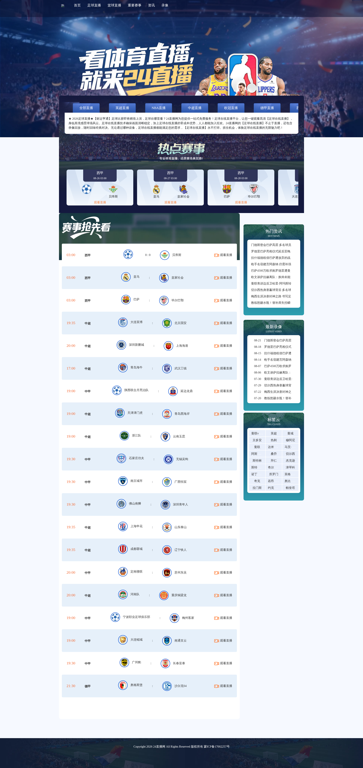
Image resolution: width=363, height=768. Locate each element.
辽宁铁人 (181, 549)
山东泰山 (181, 527)
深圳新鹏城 (136, 344)
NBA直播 (159, 108)
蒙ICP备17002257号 (217, 746)
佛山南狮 (135, 503)
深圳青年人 (180, 504)
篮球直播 (114, 5)
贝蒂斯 (176, 255)
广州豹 (136, 662)
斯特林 (257, 460)
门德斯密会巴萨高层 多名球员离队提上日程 (280, 244)
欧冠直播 (231, 108)
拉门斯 (257, 487)
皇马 (136, 276)
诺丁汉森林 (258, 474)
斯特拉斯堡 (258, 467)
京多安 (257, 440)
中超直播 (195, 108)
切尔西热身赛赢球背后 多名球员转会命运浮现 (281, 289)
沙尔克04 (181, 685)
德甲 (88, 686)
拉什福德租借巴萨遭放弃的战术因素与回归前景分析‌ (286, 257)
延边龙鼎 (187, 391)
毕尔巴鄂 (177, 300)
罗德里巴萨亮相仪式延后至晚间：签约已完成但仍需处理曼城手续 (295, 251)
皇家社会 (177, 277)
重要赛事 (134, 5)
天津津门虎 (135, 412)
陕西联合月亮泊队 (136, 390)
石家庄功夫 (136, 458)
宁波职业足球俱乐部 (136, 616)
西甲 (88, 255)
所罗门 (273, 474)
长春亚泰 (179, 663)
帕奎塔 (290, 487)
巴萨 (136, 299)
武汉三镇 (181, 368)
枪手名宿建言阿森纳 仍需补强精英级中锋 (278, 264)
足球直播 (94, 5)
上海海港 (182, 345)
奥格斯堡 (136, 685)
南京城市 (136, 480)
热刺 (274, 440)
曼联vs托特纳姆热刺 (264, 433)
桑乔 (274, 453)
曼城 (290, 433)
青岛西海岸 (182, 413)
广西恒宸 (181, 481)
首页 (77, 5)
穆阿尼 (290, 440)
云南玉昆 (179, 436)
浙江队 (136, 435)
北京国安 (181, 323)
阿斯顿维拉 (258, 453)
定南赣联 (136, 571)
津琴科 (290, 467)
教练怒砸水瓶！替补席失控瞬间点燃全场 (278, 302)
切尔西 (290, 453)
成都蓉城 (136, 548)
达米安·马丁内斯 (279, 447)
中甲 (88, 391)
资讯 (151, 5)
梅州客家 (188, 617)
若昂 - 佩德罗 (276, 481)
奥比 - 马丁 (292, 481)
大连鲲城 (136, 639)
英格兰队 (291, 474)
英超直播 (122, 108)
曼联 (257, 447)
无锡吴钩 (182, 459)
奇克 (257, 481)
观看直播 (100, 202)
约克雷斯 (274, 487)
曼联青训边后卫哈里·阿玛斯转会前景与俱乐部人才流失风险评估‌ (294, 283)
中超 (88, 323)
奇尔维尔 (274, 467)
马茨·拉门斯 (293, 447)
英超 (274, 433)
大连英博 (136, 322)
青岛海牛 (136, 367)
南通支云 (181, 640)
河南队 (135, 594)
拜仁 (274, 460)
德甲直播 (267, 108)
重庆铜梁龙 (179, 595)
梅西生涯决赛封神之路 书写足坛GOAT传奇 (280, 296)
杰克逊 (290, 460)
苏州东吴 (181, 572)
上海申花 (136, 526)
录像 (164, 5)
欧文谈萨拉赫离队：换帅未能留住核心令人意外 (283, 277)
